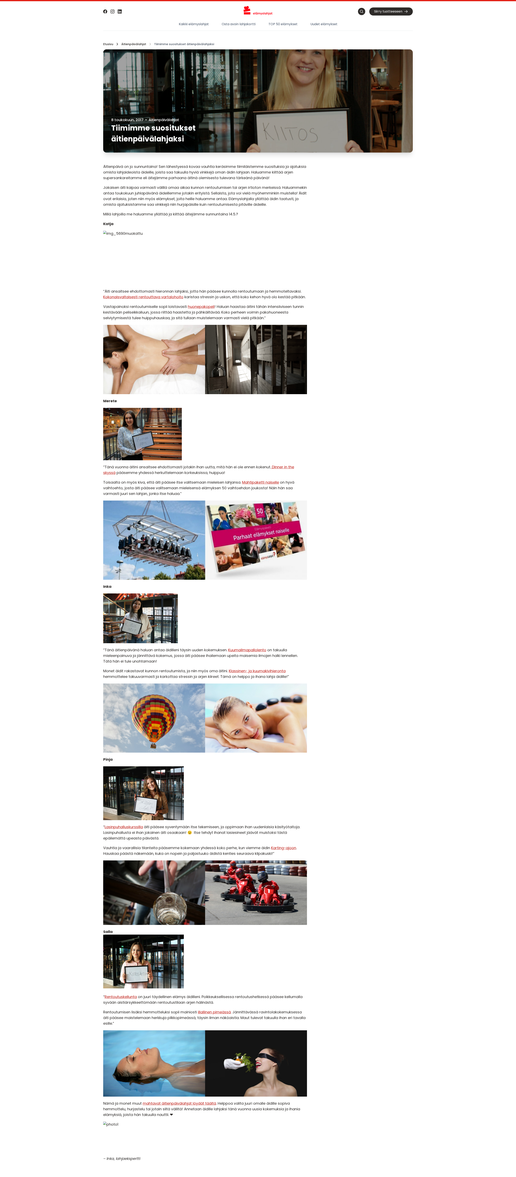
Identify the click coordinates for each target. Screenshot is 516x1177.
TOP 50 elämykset (283, 24)
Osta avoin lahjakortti (239, 24)
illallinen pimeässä (214, 1012)
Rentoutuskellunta (121, 996)
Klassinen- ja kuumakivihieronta (257, 670)
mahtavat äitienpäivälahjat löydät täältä (179, 1103)
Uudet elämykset (323, 24)
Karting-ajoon (283, 847)
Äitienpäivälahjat (133, 44)
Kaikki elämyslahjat (194, 24)
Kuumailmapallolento (247, 649)
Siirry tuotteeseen (388, 11)
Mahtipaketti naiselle (260, 482)
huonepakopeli (201, 306)
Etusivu (108, 44)
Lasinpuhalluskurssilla (124, 826)
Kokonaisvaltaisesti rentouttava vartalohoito (143, 296)
